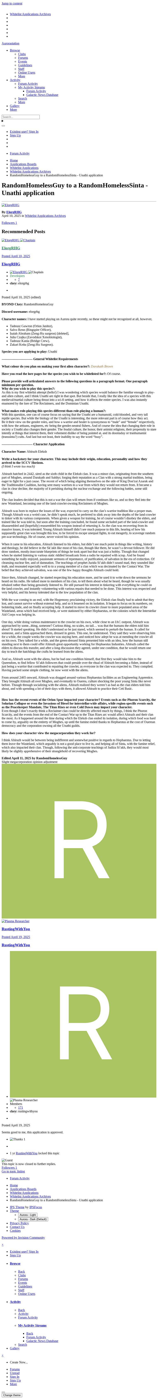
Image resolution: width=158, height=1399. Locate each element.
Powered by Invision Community (23, 1237)
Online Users (26, 72)
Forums (23, 57)
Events (22, 61)
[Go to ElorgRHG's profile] (10, 205)
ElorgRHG (14, 212)
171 (20, 1107)
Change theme (12, 1395)
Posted (16, 256)
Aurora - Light (28, 1214)
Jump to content (12, 3)
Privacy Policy (19, 1223)
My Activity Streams (31, 87)
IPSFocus (35, 1207)
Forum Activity (28, 83)
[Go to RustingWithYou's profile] (79, 917)
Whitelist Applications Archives (45, 215)
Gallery (15, 106)
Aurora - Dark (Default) (33, 1219)
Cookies (15, 1230)
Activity (15, 80)
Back (21, 1271)
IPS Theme (17, 1207)
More (21, 76)
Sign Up (15, 135)
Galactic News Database (42, 95)
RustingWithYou (16, 929)
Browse (15, 50)
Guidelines (25, 65)
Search (22, 98)
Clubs (22, 54)
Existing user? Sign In (24, 131)
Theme (14, 1211)
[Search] (3, 125)
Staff (21, 69)
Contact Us (17, 1227)
